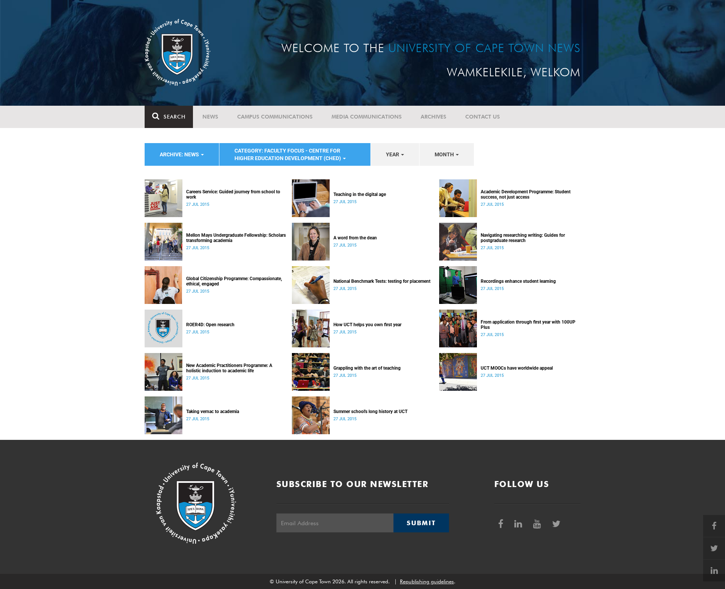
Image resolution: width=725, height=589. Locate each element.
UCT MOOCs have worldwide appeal (517, 368)
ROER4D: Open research (210, 324)
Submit (421, 523)
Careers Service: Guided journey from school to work (233, 194)
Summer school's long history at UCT (370, 411)
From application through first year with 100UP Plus (528, 324)
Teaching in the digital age (359, 194)
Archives (433, 117)
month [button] (445, 154)
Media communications (367, 117)
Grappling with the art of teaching (367, 368)
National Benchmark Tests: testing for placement (381, 281)
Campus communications (275, 117)
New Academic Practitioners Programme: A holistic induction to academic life (229, 368)
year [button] (393, 154)
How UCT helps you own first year (367, 324)
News (210, 117)
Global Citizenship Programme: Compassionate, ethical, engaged (234, 281)
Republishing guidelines (427, 581)
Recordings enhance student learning (518, 281)
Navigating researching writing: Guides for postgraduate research (523, 238)
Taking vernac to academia (212, 411)
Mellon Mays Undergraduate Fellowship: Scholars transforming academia (236, 238)
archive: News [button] (180, 154)
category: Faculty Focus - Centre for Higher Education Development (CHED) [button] (288, 154)
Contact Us (482, 117)
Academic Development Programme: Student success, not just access (526, 194)
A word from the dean (355, 238)
